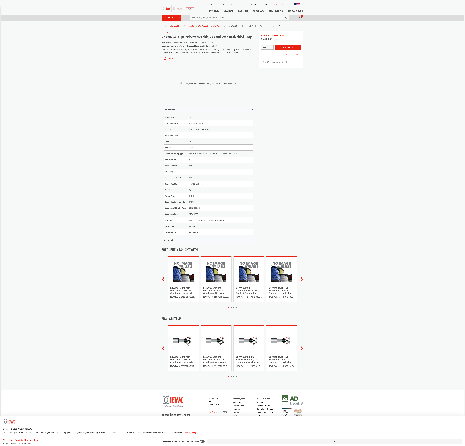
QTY (262, 43)
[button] (297, 4)
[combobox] (297, 4)
